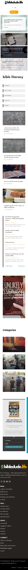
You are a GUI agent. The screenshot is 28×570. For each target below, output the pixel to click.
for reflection (20, 244)
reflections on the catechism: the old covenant (12, 49)
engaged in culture (5, 526)
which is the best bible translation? (12, 231)
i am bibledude (13, 257)
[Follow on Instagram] (4, 481)
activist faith (3, 523)
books (2, 543)
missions (2, 531)
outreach (2, 534)
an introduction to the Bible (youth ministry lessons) (12, 156)
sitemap (26, 567)
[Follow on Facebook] (1, 481)
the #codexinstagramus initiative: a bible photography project (14, 218)
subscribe (13, 12)
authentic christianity (6, 489)
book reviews (4, 494)
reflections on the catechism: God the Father (12, 62)
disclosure (14, 567)
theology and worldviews (7, 497)
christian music (4, 506)
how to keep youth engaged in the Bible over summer (12, 36)
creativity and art (14, 222)
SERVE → (3, 520)
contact (2, 551)
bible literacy (18, 25)
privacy (20, 567)
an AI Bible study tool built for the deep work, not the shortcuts (13, 21)
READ (6, 245)
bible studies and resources (7, 545)
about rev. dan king (5, 540)
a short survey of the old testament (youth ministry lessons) (12, 129)
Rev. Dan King (8, 25)
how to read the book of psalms (13, 181)
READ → (3, 486)
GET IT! (20, 301)
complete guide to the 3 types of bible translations (14, 206)
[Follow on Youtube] (7, 481)
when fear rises (9, 242)
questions (12, 234)
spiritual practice (5, 517)
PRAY (24, 244)
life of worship (4, 514)
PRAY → (3, 503)
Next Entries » (21, 266)
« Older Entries (9, 266)
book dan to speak (6, 548)
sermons (2, 499)
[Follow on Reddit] (10, 481)
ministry (6, 42)
